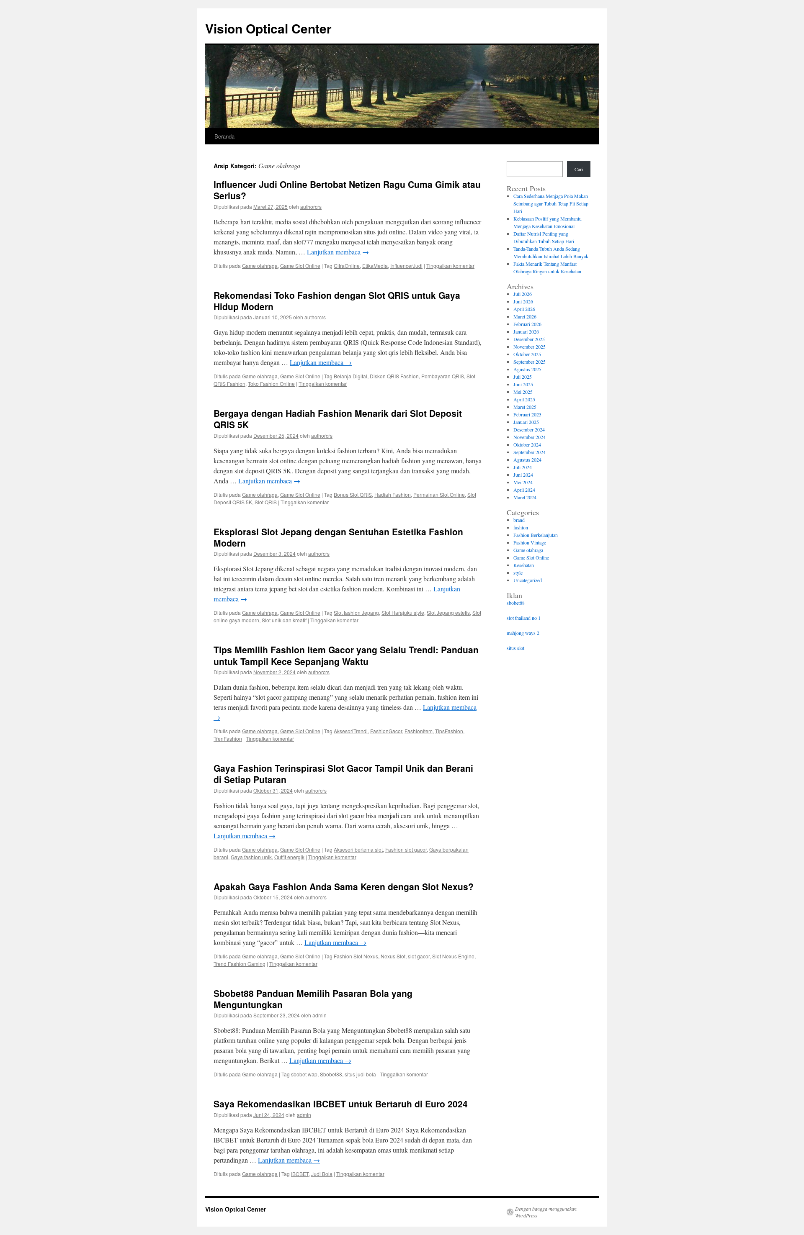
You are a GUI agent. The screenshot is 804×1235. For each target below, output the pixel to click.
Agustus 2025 (527, 369)
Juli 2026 (522, 293)
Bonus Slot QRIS (353, 494)
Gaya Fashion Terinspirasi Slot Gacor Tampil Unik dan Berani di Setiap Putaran (343, 774)
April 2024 (524, 489)
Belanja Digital (350, 376)
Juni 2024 (523, 474)
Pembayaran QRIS (442, 376)
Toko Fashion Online (271, 383)
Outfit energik (289, 856)
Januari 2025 (526, 422)
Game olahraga (260, 265)
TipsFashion (449, 730)
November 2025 (529, 346)
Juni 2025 (523, 384)
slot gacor (419, 956)
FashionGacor (386, 730)
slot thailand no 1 (524, 617)
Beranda (224, 136)
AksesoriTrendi (351, 730)
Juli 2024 (522, 467)
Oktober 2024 (527, 444)
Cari (579, 169)
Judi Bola (321, 1173)
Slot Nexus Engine (453, 956)
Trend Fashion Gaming (239, 963)
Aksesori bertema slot (358, 849)
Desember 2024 (529, 429)
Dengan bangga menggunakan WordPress (546, 1212)
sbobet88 (516, 602)
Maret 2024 (524, 497)
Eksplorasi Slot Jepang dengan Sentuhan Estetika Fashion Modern (338, 537)
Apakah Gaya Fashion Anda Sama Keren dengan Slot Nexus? (344, 886)
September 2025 (529, 361)
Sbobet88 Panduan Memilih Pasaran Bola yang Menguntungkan (313, 999)
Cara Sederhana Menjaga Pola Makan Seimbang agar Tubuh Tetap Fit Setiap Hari (550, 203)
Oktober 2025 (527, 354)
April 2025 (524, 399)
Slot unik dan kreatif (284, 620)
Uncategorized (527, 580)
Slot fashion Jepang (356, 612)
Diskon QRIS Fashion (394, 376)
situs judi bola (360, 1074)
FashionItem (419, 730)
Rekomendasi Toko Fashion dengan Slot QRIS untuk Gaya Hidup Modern (337, 301)
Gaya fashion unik (251, 856)
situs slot (515, 647)
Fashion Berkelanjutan (535, 534)
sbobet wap (304, 1074)
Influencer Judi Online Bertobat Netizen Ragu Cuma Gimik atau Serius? (347, 190)
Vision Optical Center (268, 28)
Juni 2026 (523, 301)
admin (319, 1015)
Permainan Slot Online (439, 494)
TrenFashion (228, 738)
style (518, 572)
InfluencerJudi (406, 265)
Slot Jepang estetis (448, 612)
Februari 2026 (527, 324)
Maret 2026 (524, 316)
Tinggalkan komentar (450, 265)
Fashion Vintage (529, 542)
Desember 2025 (529, 339)
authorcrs (311, 206)
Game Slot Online (300, 265)
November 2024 (529, 437)
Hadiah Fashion (392, 494)
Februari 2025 (527, 414)
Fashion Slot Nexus (356, 956)
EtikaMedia (375, 265)
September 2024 (529, 452)
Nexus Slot (393, 956)
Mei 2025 (523, 391)
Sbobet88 (331, 1074)
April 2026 (524, 309)
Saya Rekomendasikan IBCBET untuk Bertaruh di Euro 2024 (341, 1103)
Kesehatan (523, 565)
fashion (520, 527)
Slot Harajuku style (402, 612)
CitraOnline (347, 265)
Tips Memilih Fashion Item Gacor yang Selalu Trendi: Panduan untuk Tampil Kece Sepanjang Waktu (346, 655)
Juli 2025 (522, 376)
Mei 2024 (523, 482)
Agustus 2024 (527, 459)
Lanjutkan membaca (338, 251)
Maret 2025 (524, 406)
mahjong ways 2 (523, 632)
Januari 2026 (526, 331)
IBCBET (300, 1173)
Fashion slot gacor (406, 849)
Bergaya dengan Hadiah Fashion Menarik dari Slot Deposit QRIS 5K (338, 419)
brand (519, 519)
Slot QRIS (266, 502)
